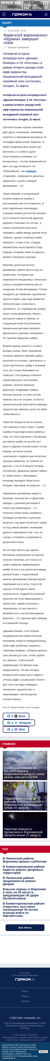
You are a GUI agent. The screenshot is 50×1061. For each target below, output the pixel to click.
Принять (43, 1052)
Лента (25, 991)
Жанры (25, 996)
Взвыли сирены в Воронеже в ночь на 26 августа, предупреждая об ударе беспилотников (24, 894)
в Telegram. (22, 722)
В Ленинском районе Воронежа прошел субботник (25, 860)
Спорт (7, 22)
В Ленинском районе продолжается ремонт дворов (19, 881)
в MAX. (19, 729)
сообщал (30, 171)
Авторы (25, 1001)
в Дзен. (19, 716)
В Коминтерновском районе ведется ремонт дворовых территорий (24, 869)
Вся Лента (25, 927)
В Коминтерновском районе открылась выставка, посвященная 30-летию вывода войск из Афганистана (24, 909)
